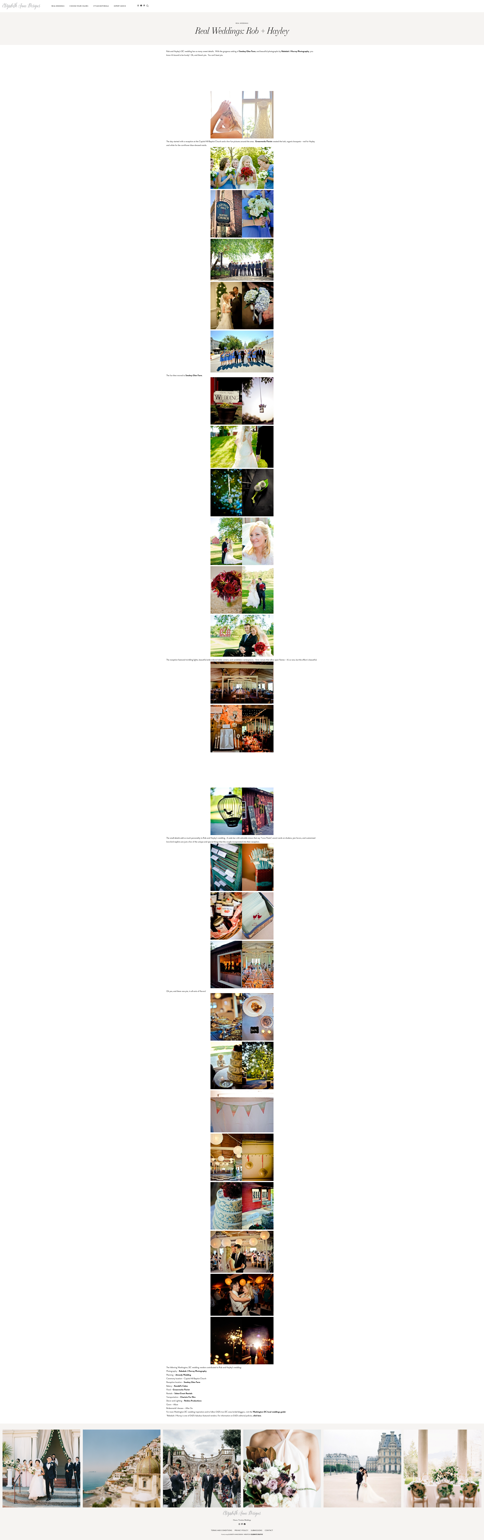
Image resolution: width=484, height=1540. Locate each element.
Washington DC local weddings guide (269, 1412)
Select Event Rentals (183, 1393)
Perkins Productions (193, 1400)
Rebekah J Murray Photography (295, 51)
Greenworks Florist (263, 141)
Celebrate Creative (257, 1534)
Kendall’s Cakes (181, 1386)
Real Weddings (242, 23)
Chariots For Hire (187, 1397)
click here (257, 1415)
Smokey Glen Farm (247, 51)
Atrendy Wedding (183, 1375)
